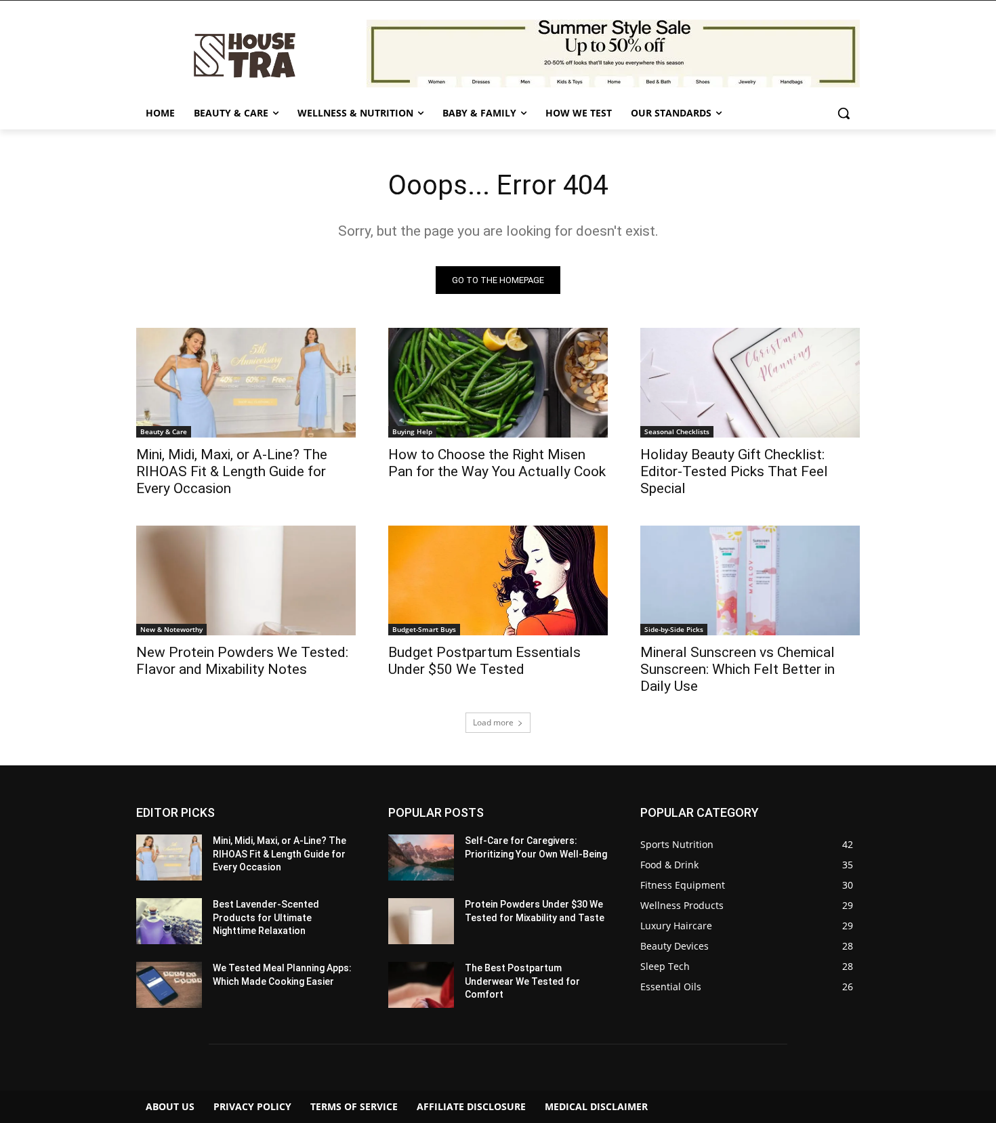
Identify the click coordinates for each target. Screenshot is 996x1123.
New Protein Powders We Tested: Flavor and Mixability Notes (242, 660)
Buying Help (412, 431)
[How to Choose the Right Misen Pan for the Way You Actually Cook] (498, 383)
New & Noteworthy (171, 629)
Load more (493, 722)
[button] (843, 113)
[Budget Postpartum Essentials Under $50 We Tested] (498, 580)
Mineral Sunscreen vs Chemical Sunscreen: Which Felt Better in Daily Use (737, 669)
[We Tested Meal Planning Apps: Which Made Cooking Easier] (169, 985)
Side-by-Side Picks (673, 629)
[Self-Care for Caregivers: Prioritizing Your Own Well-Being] (421, 857)
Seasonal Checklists (676, 431)
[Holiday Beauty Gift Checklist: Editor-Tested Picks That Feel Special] (750, 383)
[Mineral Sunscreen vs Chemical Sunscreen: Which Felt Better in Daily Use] (750, 580)
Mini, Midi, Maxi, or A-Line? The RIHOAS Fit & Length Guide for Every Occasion (231, 471)
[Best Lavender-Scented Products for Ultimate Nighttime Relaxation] (169, 921)
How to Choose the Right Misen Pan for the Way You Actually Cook (497, 463)
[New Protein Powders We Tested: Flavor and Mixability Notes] (246, 580)
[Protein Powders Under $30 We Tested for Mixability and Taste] (421, 921)
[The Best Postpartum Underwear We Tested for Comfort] (421, 985)
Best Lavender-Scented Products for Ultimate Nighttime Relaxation (266, 917)
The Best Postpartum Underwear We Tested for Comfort (522, 981)
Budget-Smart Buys (424, 629)
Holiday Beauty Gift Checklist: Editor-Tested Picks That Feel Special (734, 471)
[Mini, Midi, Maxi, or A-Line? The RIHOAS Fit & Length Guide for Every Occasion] (246, 383)
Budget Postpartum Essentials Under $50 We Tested (484, 660)
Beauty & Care (163, 431)
